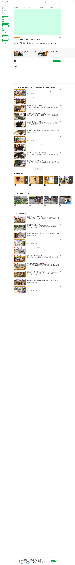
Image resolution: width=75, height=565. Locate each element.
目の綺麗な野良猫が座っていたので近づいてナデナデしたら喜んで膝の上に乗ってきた (66, 206)
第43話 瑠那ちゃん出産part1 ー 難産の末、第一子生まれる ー (37, 89)
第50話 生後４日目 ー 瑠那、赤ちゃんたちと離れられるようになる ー (38, 144)
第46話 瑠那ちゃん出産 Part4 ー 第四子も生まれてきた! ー (36, 113)
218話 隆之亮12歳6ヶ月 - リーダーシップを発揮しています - (36, 232)
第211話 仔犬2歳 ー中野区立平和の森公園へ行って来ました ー (37, 286)
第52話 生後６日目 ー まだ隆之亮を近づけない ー (35, 160)
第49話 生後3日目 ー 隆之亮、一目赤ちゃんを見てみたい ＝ (36, 136)
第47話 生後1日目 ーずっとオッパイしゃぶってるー (35, 121)
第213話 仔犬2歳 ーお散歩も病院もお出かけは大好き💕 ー (36, 271)
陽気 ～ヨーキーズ (26, 53)
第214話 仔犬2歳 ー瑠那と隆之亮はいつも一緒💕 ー (35, 263)
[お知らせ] (67, 2)
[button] (74, 202)
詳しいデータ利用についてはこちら (24, 563)
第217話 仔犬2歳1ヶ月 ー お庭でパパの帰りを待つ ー (35, 239)
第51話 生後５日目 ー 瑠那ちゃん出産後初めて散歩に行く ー (37, 152)
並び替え (59, 213)
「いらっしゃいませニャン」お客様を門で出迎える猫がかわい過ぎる (52, 206)
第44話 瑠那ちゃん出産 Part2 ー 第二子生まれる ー (35, 97)
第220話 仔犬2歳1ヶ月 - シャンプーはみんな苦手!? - (35, 216)
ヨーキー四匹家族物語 (64, 184)
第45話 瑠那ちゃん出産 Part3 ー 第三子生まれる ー (35, 105)
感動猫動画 (18, 207)
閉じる (53, 561)
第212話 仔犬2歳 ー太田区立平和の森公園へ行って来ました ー (37, 279)
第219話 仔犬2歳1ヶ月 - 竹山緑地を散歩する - (34, 224)
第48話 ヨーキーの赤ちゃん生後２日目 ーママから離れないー (36, 129)
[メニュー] (60, 89)
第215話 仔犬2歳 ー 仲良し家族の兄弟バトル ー (35, 255)
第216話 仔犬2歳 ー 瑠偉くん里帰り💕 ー (34, 247)
